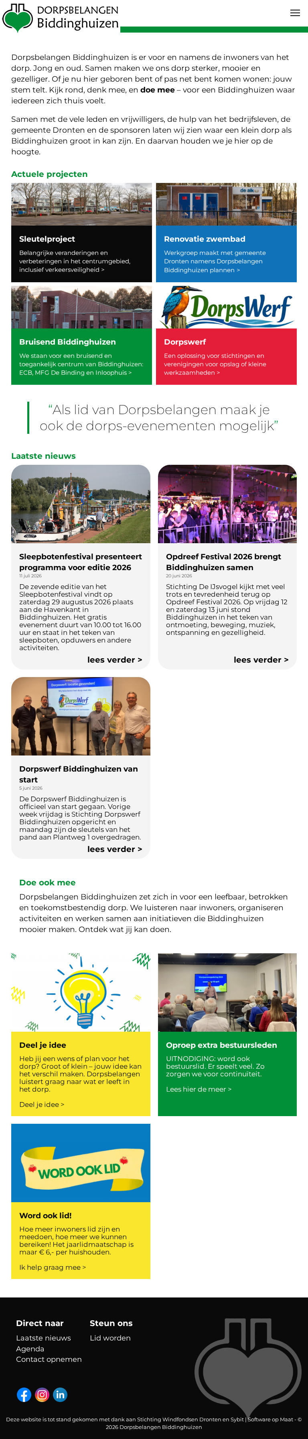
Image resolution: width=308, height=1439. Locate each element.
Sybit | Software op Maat (262, 1419)
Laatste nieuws (43, 1338)
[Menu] (295, 13)
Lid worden (110, 1338)
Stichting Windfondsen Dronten (179, 1419)
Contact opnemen (49, 1359)
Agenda (30, 1349)
